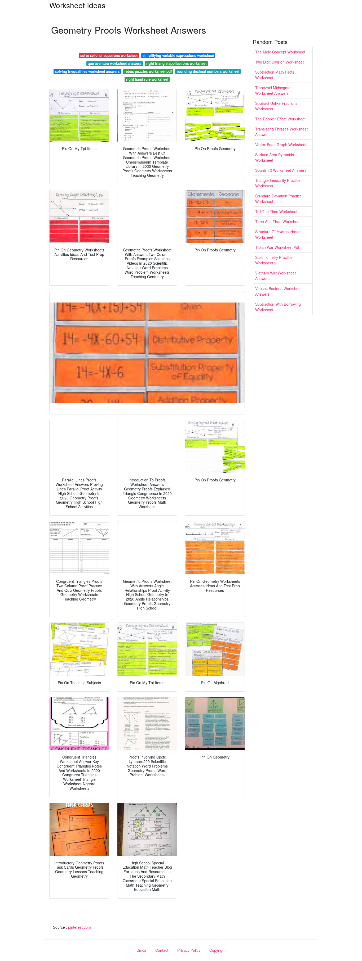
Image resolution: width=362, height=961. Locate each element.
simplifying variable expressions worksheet (178, 55)
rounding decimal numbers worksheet (208, 71)
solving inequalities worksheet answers (87, 71)
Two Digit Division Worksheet (279, 62)
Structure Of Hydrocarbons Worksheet (277, 234)
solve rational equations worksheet (109, 55)
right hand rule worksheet (147, 79)
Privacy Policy (188, 950)
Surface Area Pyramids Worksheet (274, 157)
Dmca (141, 950)
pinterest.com (79, 927)
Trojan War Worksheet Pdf (277, 247)
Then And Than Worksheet (278, 221)
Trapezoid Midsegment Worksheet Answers (274, 90)
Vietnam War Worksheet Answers (275, 275)
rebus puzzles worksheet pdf (148, 71)
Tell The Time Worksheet (276, 211)
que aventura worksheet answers (114, 63)
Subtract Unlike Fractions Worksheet (276, 106)
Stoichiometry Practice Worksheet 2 (274, 260)
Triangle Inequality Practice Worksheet (278, 183)
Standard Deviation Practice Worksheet (278, 198)
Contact (161, 950)
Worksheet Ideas (77, 5)
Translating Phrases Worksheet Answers (281, 131)
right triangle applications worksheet (176, 63)
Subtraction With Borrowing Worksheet (278, 306)
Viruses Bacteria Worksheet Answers (278, 291)
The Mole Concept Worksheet (280, 52)
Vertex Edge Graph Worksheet (280, 144)
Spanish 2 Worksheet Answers (280, 170)
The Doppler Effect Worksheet (280, 118)
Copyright (217, 950)
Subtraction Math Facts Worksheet (274, 74)
